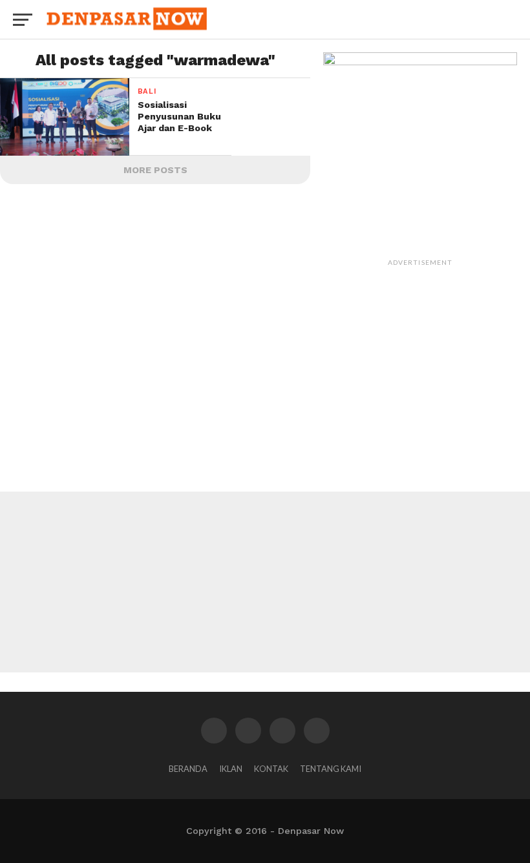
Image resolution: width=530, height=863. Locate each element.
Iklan (230, 769)
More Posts (155, 170)
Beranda (188, 769)
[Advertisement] (420, 352)
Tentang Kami (330, 769)
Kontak (271, 769)
